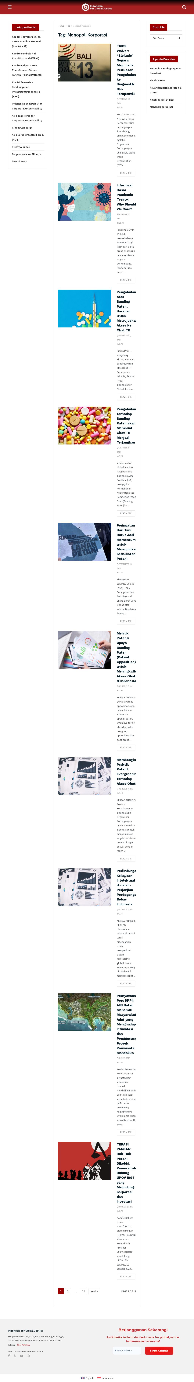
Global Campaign (22, 127)
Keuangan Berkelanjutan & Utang (165, 90)
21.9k (121, 223)
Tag (68, 25)
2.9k (121, 690)
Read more (126, 173)
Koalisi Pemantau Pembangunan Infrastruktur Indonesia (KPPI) (26, 89)
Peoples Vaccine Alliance (26, 154)
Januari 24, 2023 (125, 1206)
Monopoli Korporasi (82, 25)
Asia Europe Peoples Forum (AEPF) (28, 137)
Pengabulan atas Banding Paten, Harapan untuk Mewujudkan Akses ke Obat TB (127, 311)
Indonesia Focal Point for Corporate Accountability (27, 106)
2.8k (121, 913)
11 (83, 1291)
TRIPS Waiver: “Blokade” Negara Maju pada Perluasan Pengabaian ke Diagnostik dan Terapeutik (126, 70)
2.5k (121, 1062)
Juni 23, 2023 (124, 1058)
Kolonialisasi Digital (162, 99)
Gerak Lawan (19, 161)
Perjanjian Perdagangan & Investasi (165, 71)
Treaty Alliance (21, 147)
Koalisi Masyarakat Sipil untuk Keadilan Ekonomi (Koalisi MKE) (26, 41)
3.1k (121, 793)
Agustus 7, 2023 (125, 686)
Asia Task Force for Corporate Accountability (27, 118)
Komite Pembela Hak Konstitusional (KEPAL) (25, 56)
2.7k (121, 344)
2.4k (121, 572)
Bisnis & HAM (157, 80)
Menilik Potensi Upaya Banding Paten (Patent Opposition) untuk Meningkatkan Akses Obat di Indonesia (128, 657)
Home (61, 25)
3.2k (121, 107)
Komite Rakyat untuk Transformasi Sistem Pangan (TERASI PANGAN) (27, 70)
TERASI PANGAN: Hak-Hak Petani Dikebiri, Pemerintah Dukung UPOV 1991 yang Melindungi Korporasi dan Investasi (126, 1172)
